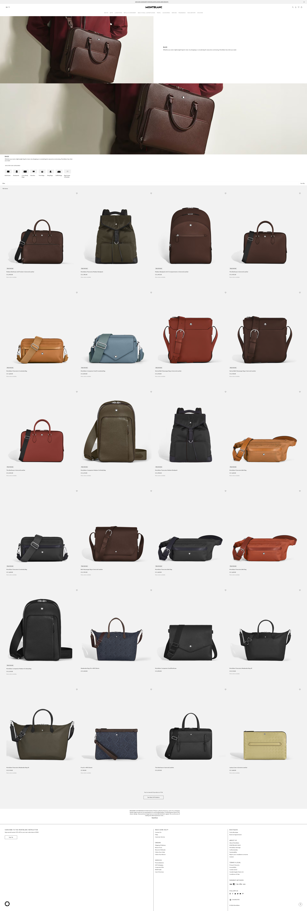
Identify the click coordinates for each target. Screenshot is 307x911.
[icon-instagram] (230, 893)
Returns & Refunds (160, 850)
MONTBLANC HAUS (235, 845)
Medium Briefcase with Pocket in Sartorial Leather (20, 271)
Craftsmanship (233, 850)
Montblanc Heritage (234, 847)
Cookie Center (233, 869)
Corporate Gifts (159, 867)
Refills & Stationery (130, 12)
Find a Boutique (233, 832)
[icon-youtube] (240, 893)
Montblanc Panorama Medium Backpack (92, 271)
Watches (174, 12)
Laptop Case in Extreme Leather (238, 767)
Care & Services (159, 872)
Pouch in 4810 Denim (86, 767)
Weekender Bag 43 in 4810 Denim (90, 668)
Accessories (166, 12)
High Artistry (191, 12)
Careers (231, 856)
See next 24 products (154, 797)
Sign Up (11, 837)
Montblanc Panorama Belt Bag (237, 470)
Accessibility (232, 867)
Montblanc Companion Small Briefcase (165, 668)
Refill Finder (158, 869)
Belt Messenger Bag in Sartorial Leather (92, 569)
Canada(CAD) (236, 899)
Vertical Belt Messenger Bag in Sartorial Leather (168, 371)
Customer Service (160, 837)
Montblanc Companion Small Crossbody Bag (93, 371)
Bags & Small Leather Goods (146, 12)
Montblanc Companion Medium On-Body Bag (93, 470)
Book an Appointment (235, 834)
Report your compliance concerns (238, 854)
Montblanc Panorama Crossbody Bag (16, 371)
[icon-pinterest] (243, 893)
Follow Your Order (160, 852)
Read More (155, 817)
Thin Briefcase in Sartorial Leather (238, 271)
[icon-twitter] (237, 893)
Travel (159, 12)
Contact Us (158, 832)
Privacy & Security (234, 865)
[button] (295, 7)
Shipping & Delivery (160, 845)
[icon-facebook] (232, 893)
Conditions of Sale (234, 874)
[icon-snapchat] (235, 893)
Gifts (111, 12)
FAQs (156, 834)
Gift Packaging (159, 865)
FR (9, 7)
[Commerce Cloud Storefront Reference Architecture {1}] (153, 7)
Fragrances (182, 12)
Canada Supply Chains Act (236, 872)
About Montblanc (234, 843)
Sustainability (233, 852)
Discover (200, 12)
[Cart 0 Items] (301, 7)
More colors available (11, 277)
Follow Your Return (160, 854)
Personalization (159, 862)
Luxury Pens (118, 12)
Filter (3, 183)
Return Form (158, 847)
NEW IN (106, 12)
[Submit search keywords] (293, 7)
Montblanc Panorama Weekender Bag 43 (240, 668)
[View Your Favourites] (298, 7)
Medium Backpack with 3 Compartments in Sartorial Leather (171, 271)
